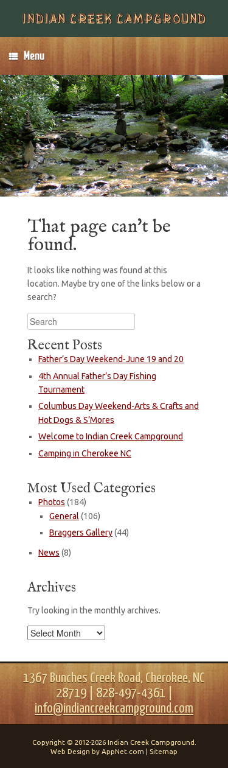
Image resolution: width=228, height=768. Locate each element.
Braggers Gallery (80, 532)
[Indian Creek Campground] (114, 18)
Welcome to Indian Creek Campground (110, 436)
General (64, 516)
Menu (34, 56)
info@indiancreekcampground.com (114, 709)
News (49, 552)
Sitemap (164, 751)
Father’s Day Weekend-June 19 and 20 (111, 359)
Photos (51, 502)
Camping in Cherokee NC (84, 453)
